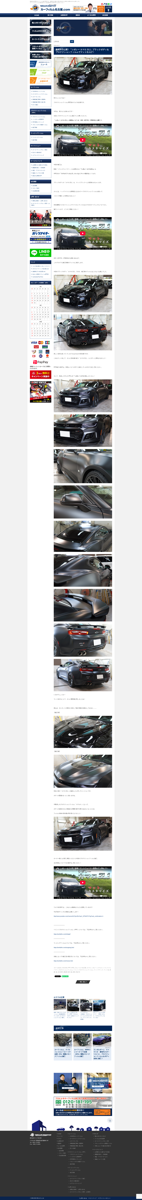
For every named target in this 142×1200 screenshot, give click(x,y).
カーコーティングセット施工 (39, 149)
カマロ (89, 967)
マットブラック (98, 970)
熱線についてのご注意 (38, 173)
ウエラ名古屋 (82, 967)
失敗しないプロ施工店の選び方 (103, 1146)
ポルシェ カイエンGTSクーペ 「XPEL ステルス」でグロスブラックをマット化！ (99, 1015)
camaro (59, 967)
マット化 (106, 970)
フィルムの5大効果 (100, 1138)
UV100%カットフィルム (38, 91)
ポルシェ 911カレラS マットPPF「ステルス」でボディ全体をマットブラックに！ (73, 1015)
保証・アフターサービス (38, 170)
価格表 (59, 1143)
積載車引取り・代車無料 (38, 167)
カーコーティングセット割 (102, 1141)
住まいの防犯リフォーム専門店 (40, 274)
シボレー (94, 967)
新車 (74, 972)
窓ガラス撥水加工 (37, 152)
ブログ (59, 1138)
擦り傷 (70, 972)
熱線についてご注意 (100, 1159)
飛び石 (78, 972)
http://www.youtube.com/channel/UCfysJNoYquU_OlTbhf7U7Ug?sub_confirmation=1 (78, 916)
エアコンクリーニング (38, 155)
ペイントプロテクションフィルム (83, 970)
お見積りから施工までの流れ (39, 165)
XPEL (73, 967)
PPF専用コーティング (38, 122)
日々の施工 (35, 104)
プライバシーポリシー (104, 1198)
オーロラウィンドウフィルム (39, 94)
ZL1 (76, 967)
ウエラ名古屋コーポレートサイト (41, 266)
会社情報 (34, 185)
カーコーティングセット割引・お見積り (40, 204)
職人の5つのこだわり (100, 1136)
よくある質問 (61, 1146)
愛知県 (66, 972)
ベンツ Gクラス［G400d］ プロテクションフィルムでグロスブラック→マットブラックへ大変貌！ (86, 1016)
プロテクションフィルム (65, 970)
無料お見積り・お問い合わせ (39, 200)
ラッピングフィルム (37, 137)
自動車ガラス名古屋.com (38, 271)
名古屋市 (60, 972)
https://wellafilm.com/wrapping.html (64, 947)
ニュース (60, 1136)
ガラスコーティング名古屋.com (40, 268)
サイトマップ (93, 1198)
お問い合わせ (83, 1198)
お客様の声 (61, 1141)
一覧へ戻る (82, 982)
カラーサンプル (36, 96)
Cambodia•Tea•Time (37, 276)
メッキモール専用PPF (38, 119)
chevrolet (64, 967)
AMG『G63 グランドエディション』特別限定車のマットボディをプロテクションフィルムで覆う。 (60, 1015)
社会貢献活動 (35, 191)
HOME (59, 1133)
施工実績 (34, 127)
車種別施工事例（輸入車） (39, 102)
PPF (69, 967)
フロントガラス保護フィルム (39, 124)
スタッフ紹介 (35, 188)
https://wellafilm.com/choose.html (63, 961)
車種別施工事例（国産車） (39, 99)
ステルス (100, 967)
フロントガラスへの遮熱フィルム (103, 1143)
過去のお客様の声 (37, 175)
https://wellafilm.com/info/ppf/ (62, 934)
